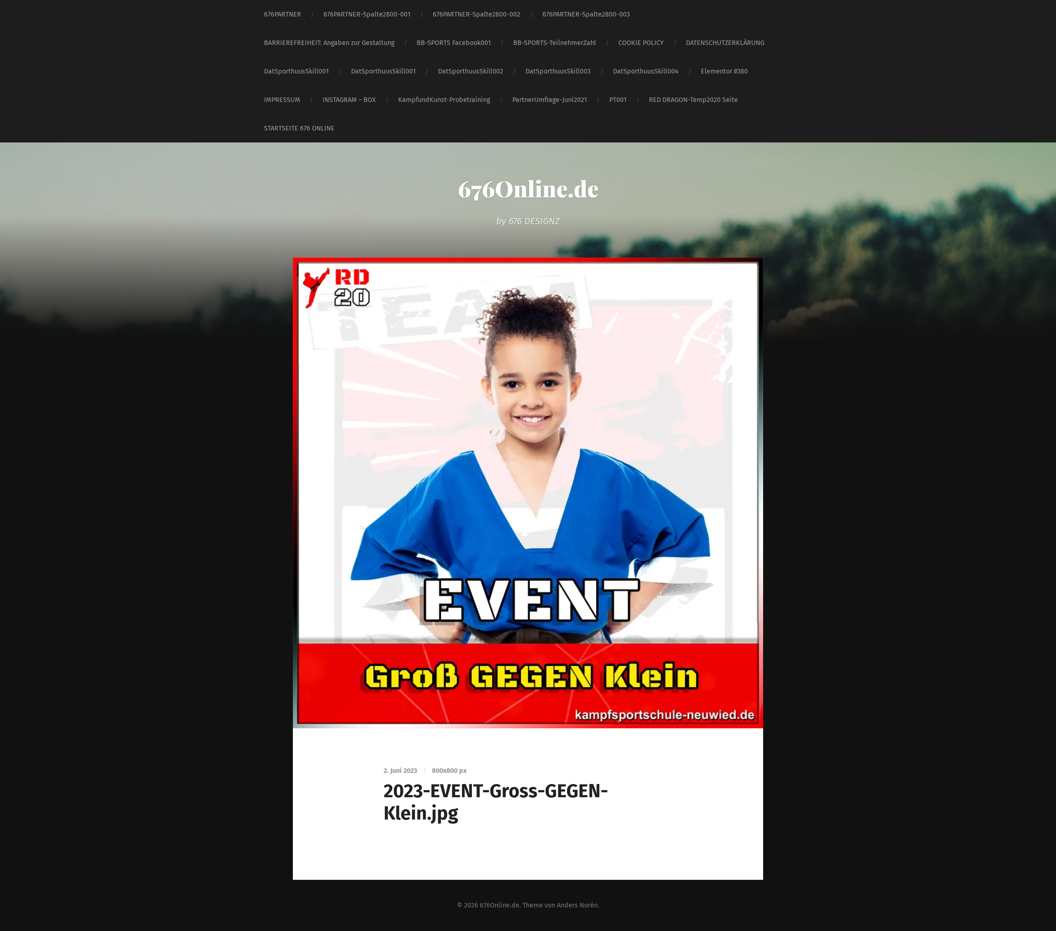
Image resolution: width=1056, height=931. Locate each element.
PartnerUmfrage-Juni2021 (549, 100)
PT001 (618, 100)
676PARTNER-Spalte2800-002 (476, 14)
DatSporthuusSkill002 (470, 71)
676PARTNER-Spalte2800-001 (366, 14)
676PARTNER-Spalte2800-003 (586, 14)
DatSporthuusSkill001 (296, 71)
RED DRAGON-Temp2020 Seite (693, 100)
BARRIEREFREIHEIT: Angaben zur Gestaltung (329, 43)
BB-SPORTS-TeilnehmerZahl (554, 43)
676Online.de (528, 188)
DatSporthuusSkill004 (646, 71)
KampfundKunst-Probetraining (444, 100)
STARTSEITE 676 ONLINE (299, 128)
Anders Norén (577, 905)
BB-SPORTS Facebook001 (454, 43)
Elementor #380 (724, 71)
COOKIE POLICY (641, 43)
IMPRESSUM (282, 100)
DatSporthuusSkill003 (558, 71)
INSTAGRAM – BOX (349, 100)
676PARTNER (282, 14)
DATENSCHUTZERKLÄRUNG (725, 43)
